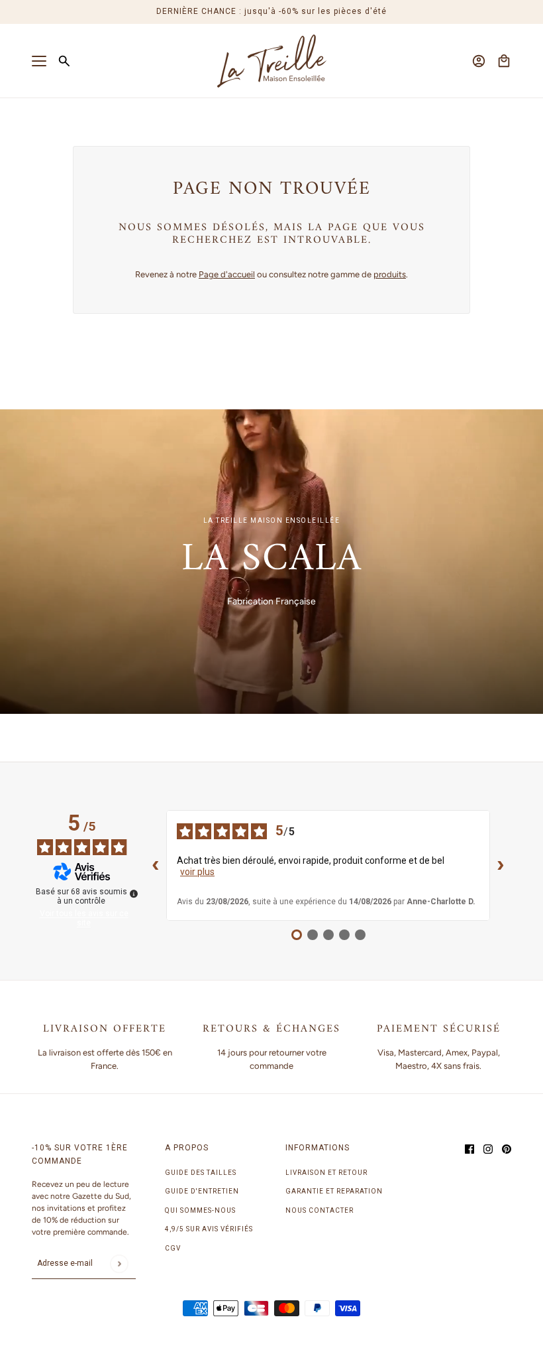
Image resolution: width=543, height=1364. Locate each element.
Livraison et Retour (326, 1172)
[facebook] (469, 1148)
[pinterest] (507, 1148)
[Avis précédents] (155, 865)
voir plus (197, 871)
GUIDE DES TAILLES (200, 1172)
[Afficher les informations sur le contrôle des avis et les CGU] (133, 893)
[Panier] (504, 61)
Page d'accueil (227, 274)
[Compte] (478, 61)
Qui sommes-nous (200, 1210)
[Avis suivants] (500, 865)
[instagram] (488, 1148)
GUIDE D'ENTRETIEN (202, 1191)
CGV (173, 1248)
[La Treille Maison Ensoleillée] (271, 61)
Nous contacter (319, 1210)
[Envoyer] (119, 1263)
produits (389, 274)
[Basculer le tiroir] (39, 61)
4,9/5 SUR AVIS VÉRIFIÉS (209, 1229)
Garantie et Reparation (334, 1191)
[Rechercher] (64, 61)
